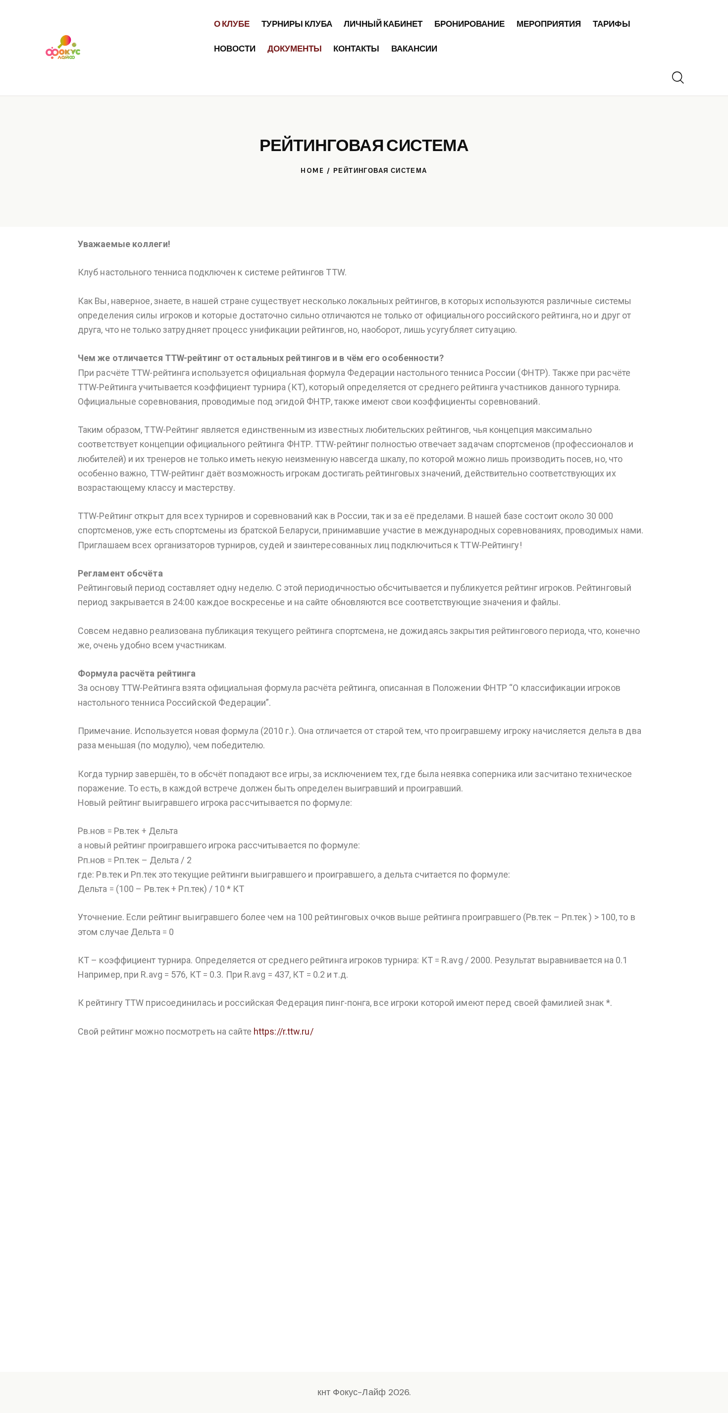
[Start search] (677, 78)
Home (312, 170)
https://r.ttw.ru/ (283, 1031)
